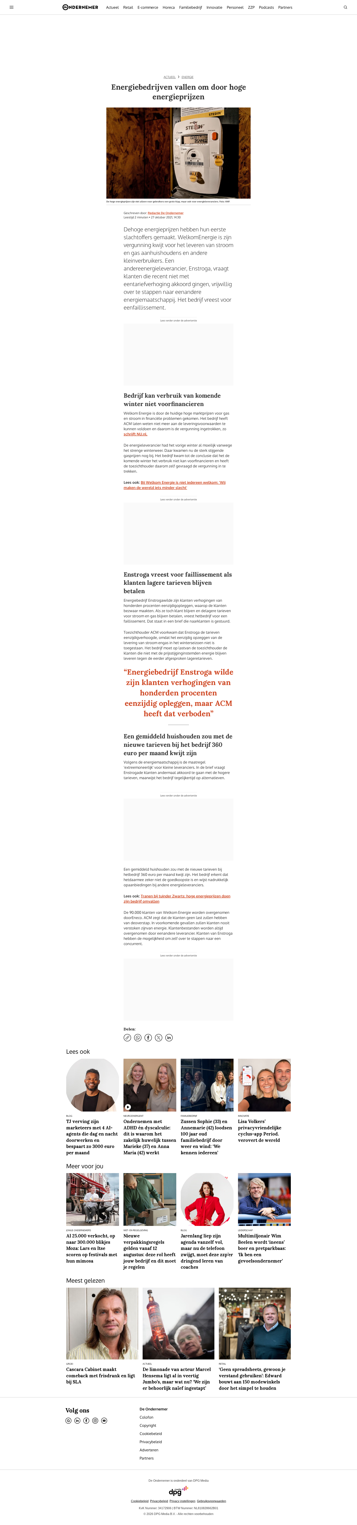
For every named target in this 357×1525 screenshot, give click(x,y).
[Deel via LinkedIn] (169, 1037)
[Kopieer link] (127, 1037)
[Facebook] (86, 1421)
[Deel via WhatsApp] (137, 1037)
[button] (182, 1501)
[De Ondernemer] (80, 7)
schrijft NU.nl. (135, 434)
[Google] (68, 1421)
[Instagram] (95, 1421)
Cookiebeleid (140, 1501)
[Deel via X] (158, 1037)
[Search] (345, 7)
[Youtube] (104, 1421)
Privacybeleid (159, 1501)
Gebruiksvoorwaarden (211, 1501)
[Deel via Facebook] (148, 1037)
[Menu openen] (11, 7)
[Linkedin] (77, 1421)
